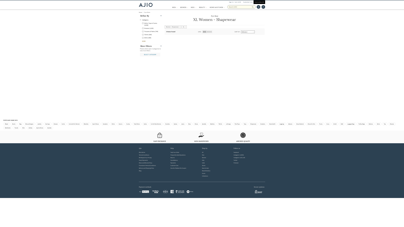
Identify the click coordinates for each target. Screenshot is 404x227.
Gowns (120, 124)
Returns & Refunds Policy (145, 163)
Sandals (204, 124)
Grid (199, 32)
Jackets (39, 124)
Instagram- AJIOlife (239, 155)
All (202, 152)
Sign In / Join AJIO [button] (235, 2)
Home (140, 12)
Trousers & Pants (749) (151, 31)
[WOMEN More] (187, 7)
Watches (212, 124)
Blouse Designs (29, 124)
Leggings (281, 124)
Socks (145, 124)
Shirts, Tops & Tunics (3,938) (150, 24)
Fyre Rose (147, 12)
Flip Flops (237, 124)
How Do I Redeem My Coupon (178, 168)
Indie (203, 163)
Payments (173, 163)
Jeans (182, 124)
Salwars (290, 124)
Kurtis (63, 124)
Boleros (371, 124)
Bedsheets (8, 128)
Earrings (47, 124)
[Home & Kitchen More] (224, 7)
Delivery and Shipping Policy (146, 168)
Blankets (86, 124)
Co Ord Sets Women (156, 124)
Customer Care (248, 2)
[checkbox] (151, 24)
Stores (203, 165)
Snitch (335, 124)
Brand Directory (206, 171)
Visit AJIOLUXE (259, 2)
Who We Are (142, 152)
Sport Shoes (95, 124)
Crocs (327, 124)
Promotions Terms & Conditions (147, 165)
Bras (189, 124)
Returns (172, 157)
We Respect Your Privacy (145, 157)
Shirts (113, 124)
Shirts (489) (147, 38)
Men (203, 155)
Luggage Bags (350, 124)
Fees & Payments (143, 160)
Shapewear (253, 124)
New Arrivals (205, 168)
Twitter (235, 160)
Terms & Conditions (144, 155)
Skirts (378, 124)
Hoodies (167, 124)
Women (204, 157)
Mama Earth (272, 124)
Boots (13, 124)
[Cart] (263, 7)
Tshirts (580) (148, 35)
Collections (205, 176)
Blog (140, 171)
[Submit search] (254, 7)
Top (385, 124)
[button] (258, 7)
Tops (245, 124)
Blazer (6, 124)
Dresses (56, 124)
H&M (342, 124)
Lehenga (228, 124)
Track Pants (137, 124)
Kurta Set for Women (74, 124)
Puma (320, 124)
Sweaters (105, 124)
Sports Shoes (39, 128)
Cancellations (174, 160)
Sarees (175, 124)
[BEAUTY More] (206, 7)
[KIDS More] (196, 7)
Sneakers (262, 124)
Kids (203, 160)
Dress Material (300, 124)
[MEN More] (177, 7)
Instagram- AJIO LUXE (239, 157)
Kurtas (128, 124)
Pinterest (236, 163)
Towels (16, 128)
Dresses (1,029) (148, 28)
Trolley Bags (361, 124)
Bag (20, 124)
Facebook (236, 152)
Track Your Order (174, 152)
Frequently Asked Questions (177, 155)
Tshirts (220, 124)
